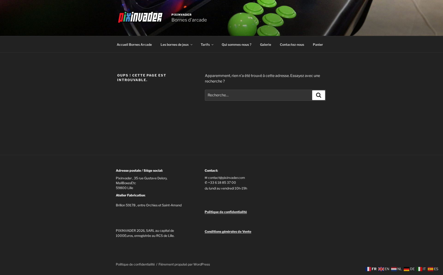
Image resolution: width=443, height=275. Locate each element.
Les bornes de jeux (175, 44)
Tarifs (205, 44)
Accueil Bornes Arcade (134, 44)
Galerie (265, 44)
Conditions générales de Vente (228, 231)
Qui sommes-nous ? (236, 44)
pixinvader (181, 14)
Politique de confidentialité (135, 264)
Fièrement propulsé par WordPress (184, 264)
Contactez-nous (292, 44)
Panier (318, 44)
